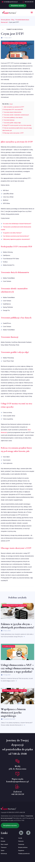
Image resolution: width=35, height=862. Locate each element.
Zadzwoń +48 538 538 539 (17, 793)
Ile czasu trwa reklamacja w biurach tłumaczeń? (17, 223)
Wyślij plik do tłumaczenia (17, 767)
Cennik (20, 838)
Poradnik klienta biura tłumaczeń (14, 43)
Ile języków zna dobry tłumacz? (12, 233)
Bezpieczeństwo (23, 847)
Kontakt (3, 841)
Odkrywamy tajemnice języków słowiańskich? (16, 239)
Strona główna (5, 20)
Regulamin (21, 850)
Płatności (21, 841)
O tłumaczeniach (8, 646)
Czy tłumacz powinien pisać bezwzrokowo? (16, 236)
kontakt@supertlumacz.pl (11, 1)
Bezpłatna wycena (17, 5)
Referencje (4, 853)
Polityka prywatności (24, 853)
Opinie (2, 850)
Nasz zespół (4, 844)
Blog (12, 20)
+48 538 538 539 (28, 1)
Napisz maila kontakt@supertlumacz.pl (17, 780)
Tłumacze (3, 847)
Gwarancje (21, 844)
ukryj (11, 104)
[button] (31, 12)
